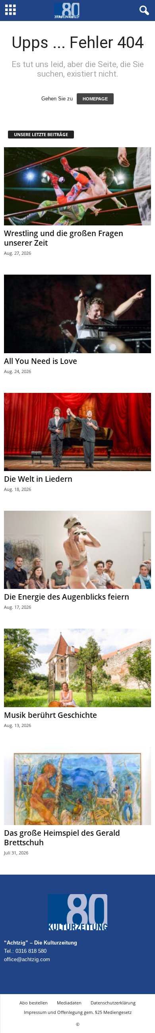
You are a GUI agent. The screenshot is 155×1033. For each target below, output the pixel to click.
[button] (142, 10)
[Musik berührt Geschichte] (77, 668)
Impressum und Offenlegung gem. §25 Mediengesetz (78, 1012)
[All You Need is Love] (77, 314)
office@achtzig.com (27, 959)
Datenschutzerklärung (113, 1003)
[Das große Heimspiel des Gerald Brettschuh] (77, 786)
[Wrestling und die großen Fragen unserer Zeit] (77, 186)
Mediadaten (69, 1003)
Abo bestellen (33, 1003)
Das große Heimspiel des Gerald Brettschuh (62, 838)
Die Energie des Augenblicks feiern (66, 597)
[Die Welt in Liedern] (77, 432)
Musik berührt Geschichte (50, 715)
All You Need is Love (40, 361)
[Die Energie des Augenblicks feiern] (77, 550)
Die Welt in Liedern (38, 479)
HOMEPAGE (95, 98)
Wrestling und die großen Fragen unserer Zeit (63, 238)
